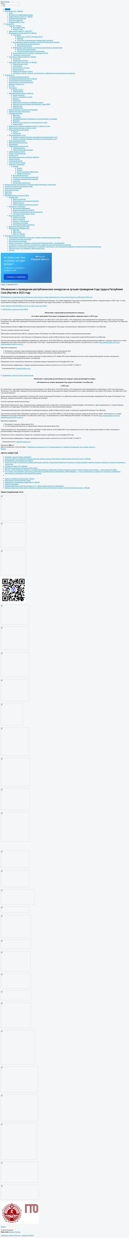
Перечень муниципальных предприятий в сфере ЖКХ (31, 104)
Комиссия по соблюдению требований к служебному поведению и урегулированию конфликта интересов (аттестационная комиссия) (55, 246)
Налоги (19, 168)
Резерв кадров (18, 124)
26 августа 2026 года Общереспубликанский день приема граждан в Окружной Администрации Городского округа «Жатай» (48, 459)
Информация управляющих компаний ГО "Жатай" (22, 482)
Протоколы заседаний (20, 223)
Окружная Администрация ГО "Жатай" (22, 57)
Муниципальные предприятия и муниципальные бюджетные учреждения (30, 184)
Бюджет (15, 166)
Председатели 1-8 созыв (21, 68)
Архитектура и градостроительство (21, 82)
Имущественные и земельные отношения (23, 110)
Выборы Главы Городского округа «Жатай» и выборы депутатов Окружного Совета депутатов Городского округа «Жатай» (47, 488)
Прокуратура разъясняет (13, 188)
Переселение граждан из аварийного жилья (28, 102)
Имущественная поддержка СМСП (17, 195)
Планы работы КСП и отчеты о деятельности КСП (30, 53)
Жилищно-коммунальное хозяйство (21, 93)
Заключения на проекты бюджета (28, 44)
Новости (16, 99)
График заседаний (19, 217)
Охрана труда (13, 155)
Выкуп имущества (19, 199)
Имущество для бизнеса (17, 206)
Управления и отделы (20, 60)
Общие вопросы (18, 203)
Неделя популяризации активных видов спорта (21, 468)
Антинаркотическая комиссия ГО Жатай (23, 79)
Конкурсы (8, 192)
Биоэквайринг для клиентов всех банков (19, 460)
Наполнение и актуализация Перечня (26, 201)
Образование (13, 144)
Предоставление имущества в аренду (25, 204)
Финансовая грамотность (21, 183)
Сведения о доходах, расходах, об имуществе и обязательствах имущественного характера (44, 73)
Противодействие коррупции (15, 235)
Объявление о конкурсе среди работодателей (17, 375)
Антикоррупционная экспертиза (20, 239)
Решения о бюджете (24, 173)
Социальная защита (15, 161)
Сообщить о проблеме (16, 277)
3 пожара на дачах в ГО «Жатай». (16, 466)
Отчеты (15, 131)
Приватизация (18, 108)
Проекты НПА (18, 89)
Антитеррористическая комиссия (20, 80)
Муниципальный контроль (18, 142)
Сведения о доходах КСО (21, 55)
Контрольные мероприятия (26, 49)
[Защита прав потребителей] (15, 809)
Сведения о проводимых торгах (24, 214)
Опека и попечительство (17, 153)
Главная (7, 9)
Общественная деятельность (18, 146)
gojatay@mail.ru (15, 1232)
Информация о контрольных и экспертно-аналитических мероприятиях (37, 47)
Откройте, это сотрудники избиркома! (18, 457)
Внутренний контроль (20, 175)
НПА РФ (16, 230)
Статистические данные (17, 162)
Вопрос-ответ (13, 197)
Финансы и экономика (16, 164)
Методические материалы (18, 241)
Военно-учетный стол (16, 84)
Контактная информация (21, 208)
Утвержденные (18, 91)
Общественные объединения (23, 150)
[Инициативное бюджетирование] (15, 841)
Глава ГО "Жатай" (15, 26)
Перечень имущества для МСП (23, 210)
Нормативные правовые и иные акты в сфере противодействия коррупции (35, 237)
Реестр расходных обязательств (27, 172)
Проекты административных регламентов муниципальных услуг (35, 137)
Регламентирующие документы (24, 225)
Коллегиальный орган (16, 215)
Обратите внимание (12, 484)
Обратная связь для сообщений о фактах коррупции (27, 248)
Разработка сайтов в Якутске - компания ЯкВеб (17, 1235)
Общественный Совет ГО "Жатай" (21, 16)
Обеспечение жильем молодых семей (18, 480)
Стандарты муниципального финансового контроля (35, 40)
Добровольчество (19, 148)
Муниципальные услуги (17, 135)
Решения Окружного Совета (23, 71)
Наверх (3, 449)
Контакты (16, 120)
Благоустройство (18, 95)
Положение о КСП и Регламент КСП (30, 37)
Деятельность (17, 66)
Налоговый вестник (12, 190)
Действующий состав (20, 64)
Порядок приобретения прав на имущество (28, 212)
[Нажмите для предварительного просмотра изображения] (47, 297)
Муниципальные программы (19, 130)
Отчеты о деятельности (21, 221)
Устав (11, 13)
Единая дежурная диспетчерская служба (19, 186)
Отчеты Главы (18, 29)
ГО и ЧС (12, 86)
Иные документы (19, 219)
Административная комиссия (19, 77)
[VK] (13, 547)
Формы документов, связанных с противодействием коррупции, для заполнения (36, 243)
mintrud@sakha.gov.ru (23, 368)
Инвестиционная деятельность (19, 111)
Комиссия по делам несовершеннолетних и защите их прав (29, 126)
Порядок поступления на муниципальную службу (30, 122)
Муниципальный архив (17, 141)
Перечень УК (17, 106)
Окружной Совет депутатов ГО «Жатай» (23, 62)
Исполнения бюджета (24, 46)
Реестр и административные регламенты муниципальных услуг (35, 139)
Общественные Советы (17, 152)
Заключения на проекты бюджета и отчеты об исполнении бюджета (36, 42)
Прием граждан (18, 69)
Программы (17, 133)
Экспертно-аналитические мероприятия (31, 51)
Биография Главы (19, 27)
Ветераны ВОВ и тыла (16, 22)
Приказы (20, 38)
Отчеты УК (17, 100)
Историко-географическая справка (21, 15)
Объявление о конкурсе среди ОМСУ (15, 309)
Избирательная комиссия (17, 18)
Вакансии (16, 115)
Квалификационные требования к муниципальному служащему (35, 119)
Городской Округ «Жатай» (14, 11)
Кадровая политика (15, 113)
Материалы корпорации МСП (19, 226)
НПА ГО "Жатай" (19, 234)
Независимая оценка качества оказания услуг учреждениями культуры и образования (34, 486)
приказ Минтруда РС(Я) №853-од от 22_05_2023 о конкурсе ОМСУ (24, 306)
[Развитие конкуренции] (16, 937)
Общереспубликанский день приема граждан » (79, 447)
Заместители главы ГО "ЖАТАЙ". (21, 31)
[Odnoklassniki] (13, 574)
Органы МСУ (9, 24)
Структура (16, 58)
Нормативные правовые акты (19, 228)
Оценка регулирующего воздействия (25, 177)
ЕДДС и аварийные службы (22, 97)
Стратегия (16, 181)
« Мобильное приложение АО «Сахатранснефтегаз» (45, 447)
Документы (17, 35)
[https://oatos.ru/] (18, 1064)
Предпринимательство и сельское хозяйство (24, 157)
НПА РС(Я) (17, 232)
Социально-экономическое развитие (25, 179)
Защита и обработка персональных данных (19, 478)
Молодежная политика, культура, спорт (22, 128)
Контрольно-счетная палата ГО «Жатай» (23, 33)
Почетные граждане (16, 20)
